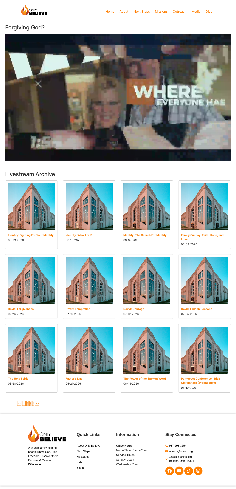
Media (196, 11)
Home (110, 11)
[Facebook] (169, 471)
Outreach (179, 11)
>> (37, 403)
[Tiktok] (188, 471)
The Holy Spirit (18, 378)
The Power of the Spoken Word (144, 378)
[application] (118, 97)
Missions (161, 11)
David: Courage (133, 309)
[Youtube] (179, 471)
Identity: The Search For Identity (145, 235)
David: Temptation (78, 309)
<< (19, 403)
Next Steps (142, 11)
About (124, 11)
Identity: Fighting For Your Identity (31, 235)
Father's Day (74, 378)
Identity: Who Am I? (79, 235)
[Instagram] (198, 471)
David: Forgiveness (21, 309)
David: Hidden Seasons (196, 309)
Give (209, 11)
